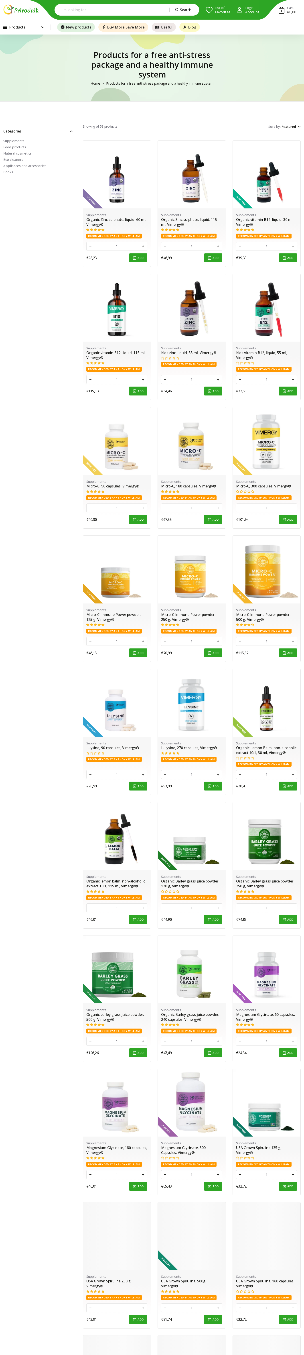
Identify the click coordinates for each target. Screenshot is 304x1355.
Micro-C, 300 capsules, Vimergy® (263, 486)
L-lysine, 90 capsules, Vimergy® (112, 747)
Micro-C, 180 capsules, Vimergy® (188, 486)
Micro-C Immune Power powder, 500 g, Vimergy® (263, 617)
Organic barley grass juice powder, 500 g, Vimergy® (115, 1017)
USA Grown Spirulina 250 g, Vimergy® (109, 1283)
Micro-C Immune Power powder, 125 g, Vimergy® (113, 617)
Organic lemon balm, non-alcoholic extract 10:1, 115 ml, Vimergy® (115, 883)
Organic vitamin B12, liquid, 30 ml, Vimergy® (264, 222)
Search (185, 9)
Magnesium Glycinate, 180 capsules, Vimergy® (116, 1150)
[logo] (21, 9)
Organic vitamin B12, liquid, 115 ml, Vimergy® (116, 355)
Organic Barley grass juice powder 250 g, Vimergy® (264, 883)
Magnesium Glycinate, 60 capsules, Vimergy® (265, 1017)
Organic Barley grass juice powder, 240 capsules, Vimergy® (190, 1017)
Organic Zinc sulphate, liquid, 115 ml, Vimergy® (189, 222)
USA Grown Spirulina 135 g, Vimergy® (258, 1150)
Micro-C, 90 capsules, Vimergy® (112, 486)
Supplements (13, 141)
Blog (192, 27)
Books (8, 172)
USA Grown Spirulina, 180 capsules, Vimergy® (265, 1283)
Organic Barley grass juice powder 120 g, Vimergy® (189, 883)
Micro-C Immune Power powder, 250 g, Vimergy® (188, 617)
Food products (14, 147)
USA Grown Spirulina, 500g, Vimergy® (183, 1283)
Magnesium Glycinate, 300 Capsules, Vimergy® (183, 1150)
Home (95, 83)
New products (78, 27)
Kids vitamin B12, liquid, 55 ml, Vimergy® (261, 355)
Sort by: (274, 126)
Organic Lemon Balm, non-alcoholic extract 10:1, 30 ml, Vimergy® (266, 750)
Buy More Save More (126, 27)
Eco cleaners (13, 159)
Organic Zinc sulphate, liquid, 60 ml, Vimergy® (116, 222)
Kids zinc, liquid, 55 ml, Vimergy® (189, 352)
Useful (166, 27)
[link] (117, 174)
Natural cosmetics (17, 153)
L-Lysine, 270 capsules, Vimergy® (189, 747)
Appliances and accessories (24, 165)
